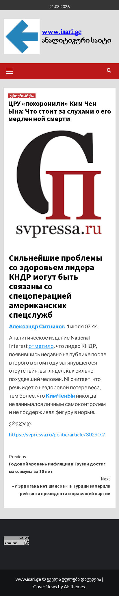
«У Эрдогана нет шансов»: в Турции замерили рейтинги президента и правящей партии (61, 486)
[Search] (109, 71)
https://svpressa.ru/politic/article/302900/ (57, 434)
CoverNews (45, 586)
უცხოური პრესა (22, 96)
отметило (41, 346)
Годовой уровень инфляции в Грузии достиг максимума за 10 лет (57, 464)
